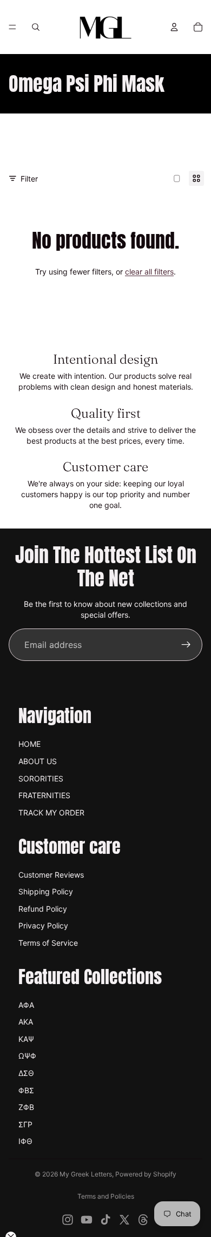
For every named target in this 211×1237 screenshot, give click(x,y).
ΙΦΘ (25, 1141)
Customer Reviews (51, 874)
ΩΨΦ (27, 1055)
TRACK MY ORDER (51, 812)
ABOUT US (37, 761)
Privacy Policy (43, 925)
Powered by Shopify (145, 1174)
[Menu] (12, 27)
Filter (29, 178)
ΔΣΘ (26, 1073)
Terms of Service (48, 942)
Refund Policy (42, 908)
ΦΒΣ (26, 1090)
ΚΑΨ (26, 1039)
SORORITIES (40, 778)
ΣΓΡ (25, 1124)
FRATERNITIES (44, 795)
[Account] (174, 27)
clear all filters (149, 271)
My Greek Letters (86, 1174)
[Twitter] (124, 1219)
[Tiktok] (105, 1219)
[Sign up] (186, 644)
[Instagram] (67, 1219)
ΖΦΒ (26, 1107)
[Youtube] (86, 1219)
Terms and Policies (105, 1196)
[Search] (36, 27)
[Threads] (143, 1219)
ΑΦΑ (26, 1004)
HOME (29, 743)
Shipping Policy (45, 891)
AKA (25, 1021)
